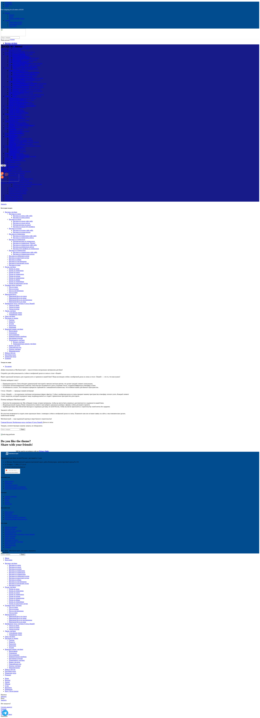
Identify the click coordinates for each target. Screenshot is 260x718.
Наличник (12, 327)
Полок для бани (10, 267)
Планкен (8, 358)
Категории (4, 49)
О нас (7, 500)
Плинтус (12, 322)
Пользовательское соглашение (15, 487)
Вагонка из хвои (14, 265)
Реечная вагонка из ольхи (22, 225)
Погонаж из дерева (11, 318)
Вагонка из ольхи (15, 219)
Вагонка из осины (15, 49)
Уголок (11, 323)
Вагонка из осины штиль (21, 232)
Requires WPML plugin (16, 18)
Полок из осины (14, 276)
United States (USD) (15, 22)
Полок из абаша (14, 280)
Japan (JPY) (13, 26)
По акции (8, 366)
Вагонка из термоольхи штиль (23, 247)
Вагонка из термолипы (17, 51)
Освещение (13, 333)
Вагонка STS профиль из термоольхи (26, 248)
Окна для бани (10, 316)
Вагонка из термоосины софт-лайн (25, 252)
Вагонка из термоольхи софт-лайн (25, 245)
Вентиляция (13, 331)
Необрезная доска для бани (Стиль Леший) (20, 303)
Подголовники (14, 334)
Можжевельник (14, 351)
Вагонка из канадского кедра (19, 258)
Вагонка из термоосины (17, 250)
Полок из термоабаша (16, 281)
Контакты (8, 504)
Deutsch (11, 15)
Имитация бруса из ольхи (18, 296)
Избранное (8, 483)
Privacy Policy (44, 451)
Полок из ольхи (14, 272)
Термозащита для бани (17, 340)
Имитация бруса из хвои (17, 302)
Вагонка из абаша (15, 259)
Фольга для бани (19, 342)
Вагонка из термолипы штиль (23, 238)
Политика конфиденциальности (16, 488)
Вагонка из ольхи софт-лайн (23, 221)
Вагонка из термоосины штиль (23, 254)
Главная (4, 422)
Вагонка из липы (15, 214)
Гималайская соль (15, 347)
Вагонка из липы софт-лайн (22, 46)
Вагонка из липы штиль (21, 48)
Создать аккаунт (6, 707)
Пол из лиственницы (16, 291)
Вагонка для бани (11, 212)
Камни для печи (14, 345)
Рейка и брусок (10, 353)
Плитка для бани (15, 349)
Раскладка (12, 325)
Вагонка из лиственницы (18, 261)
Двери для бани (10, 311)
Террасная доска (10, 356)
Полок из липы (14, 269)
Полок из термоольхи (16, 274)
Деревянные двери (15, 314)
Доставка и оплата (11, 485)
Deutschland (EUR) (15, 24)
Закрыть (3, 204)
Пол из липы (13, 287)
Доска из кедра (14, 309)
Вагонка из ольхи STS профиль (24, 227)
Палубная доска (10, 355)
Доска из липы (14, 305)
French (11, 17)
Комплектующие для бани (14, 329)
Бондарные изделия (16, 338)
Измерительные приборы (18, 336)
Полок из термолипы (16, 270)
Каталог (10, 422)
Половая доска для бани (13, 285)
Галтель (11, 320)
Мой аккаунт (9, 481)
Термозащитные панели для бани (24, 344)
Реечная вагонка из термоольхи (24, 241)
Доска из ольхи (14, 307)
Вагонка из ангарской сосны (19, 263)
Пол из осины (14, 289)
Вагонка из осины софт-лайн (23, 230)
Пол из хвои (13, 292)
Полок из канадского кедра (18, 283)
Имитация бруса (10, 294)
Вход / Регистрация (11, 691)
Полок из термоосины (16, 278)
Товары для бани (11, 496)
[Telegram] (5, 713)
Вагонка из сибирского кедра (19, 256)
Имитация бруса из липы (17, 298)
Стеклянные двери (15, 313)
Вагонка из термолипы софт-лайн (24, 236)
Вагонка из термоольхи (17, 53)
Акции (7, 502)
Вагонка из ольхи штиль (21, 223)
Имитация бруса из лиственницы (20, 300)
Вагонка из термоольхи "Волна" (24, 243)
